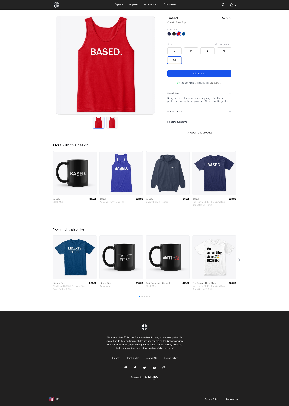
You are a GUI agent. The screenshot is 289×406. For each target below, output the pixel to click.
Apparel (133, 4)
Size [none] (169, 44)
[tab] (98, 122)
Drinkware (170, 4)
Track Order (133, 358)
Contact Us (151, 358)
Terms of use (232, 399)
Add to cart (199, 73)
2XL (174, 60)
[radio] (174, 50)
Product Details (175, 111)
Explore (119, 4)
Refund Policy (171, 358)
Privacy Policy (212, 399)
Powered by (137, 377)
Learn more (216, 82)
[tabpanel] (105, 65)
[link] (74, 173)
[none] (222, 44)
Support (116, 358)
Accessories (151, 4)
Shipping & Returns (177, 121)
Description (173, 93)
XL (224, 50)
